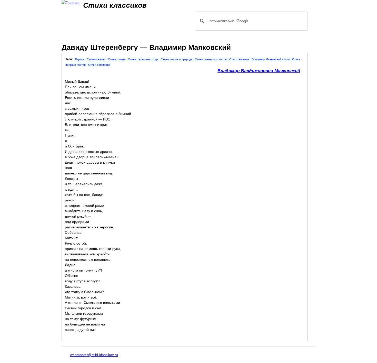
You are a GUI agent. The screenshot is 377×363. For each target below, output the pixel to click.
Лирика (79, 59)
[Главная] (71, 2)
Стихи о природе (99, 64)
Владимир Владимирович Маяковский (258, 70)
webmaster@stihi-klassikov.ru (94, 355)
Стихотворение (239, 59)
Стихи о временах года (143, 59)
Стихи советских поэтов (211, 59)
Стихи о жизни (96, 59)
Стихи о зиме (116, 59)
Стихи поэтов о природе (176, 59)
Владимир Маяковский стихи (271, 59)
